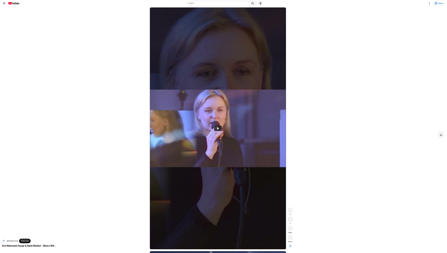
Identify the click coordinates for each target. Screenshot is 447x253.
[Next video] (441, 135)
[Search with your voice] (260, 3)
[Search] (252, 3)
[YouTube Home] (14, 3)
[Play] (218, 128)
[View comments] (290, 219)
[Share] (290, 228)
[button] (4, 241)
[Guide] (4, 3)
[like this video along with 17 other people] (290, 210)
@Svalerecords (12, 241)
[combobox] (218, 3)
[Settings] (429, 3)
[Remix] (290, 237)
